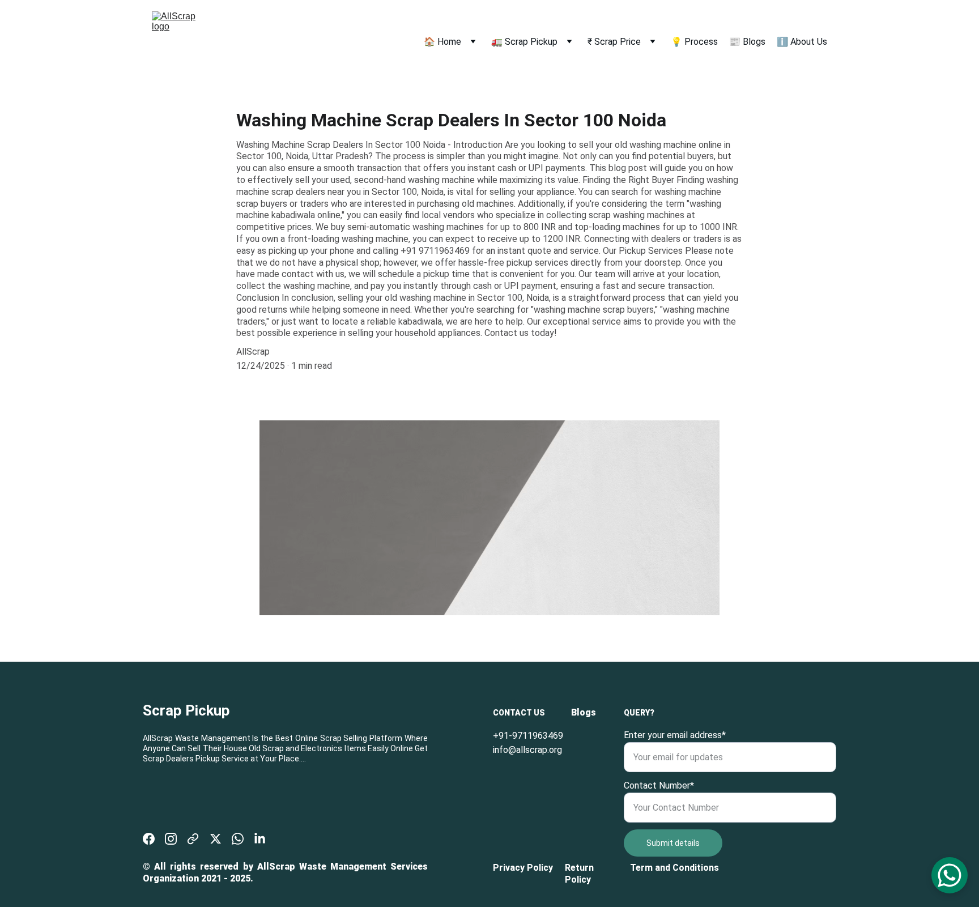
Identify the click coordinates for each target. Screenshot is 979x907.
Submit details (673, 843)
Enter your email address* (675, 735)
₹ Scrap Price (614, 41)
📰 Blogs (747, 41)
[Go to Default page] (193, 839)
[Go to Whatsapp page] (238, 839)
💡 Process (694, 41)
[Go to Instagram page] (171, 839)
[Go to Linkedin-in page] (260, 839)
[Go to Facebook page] (149, 839)
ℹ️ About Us (802, 41)
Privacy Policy (523, 867)
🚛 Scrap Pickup (524, 41)
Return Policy (580, 873)
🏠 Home (442, 41)
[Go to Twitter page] (216, 839)
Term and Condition (672, 867)
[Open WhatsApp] (949, 875)
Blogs (583, 712)
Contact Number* (659, 785)
